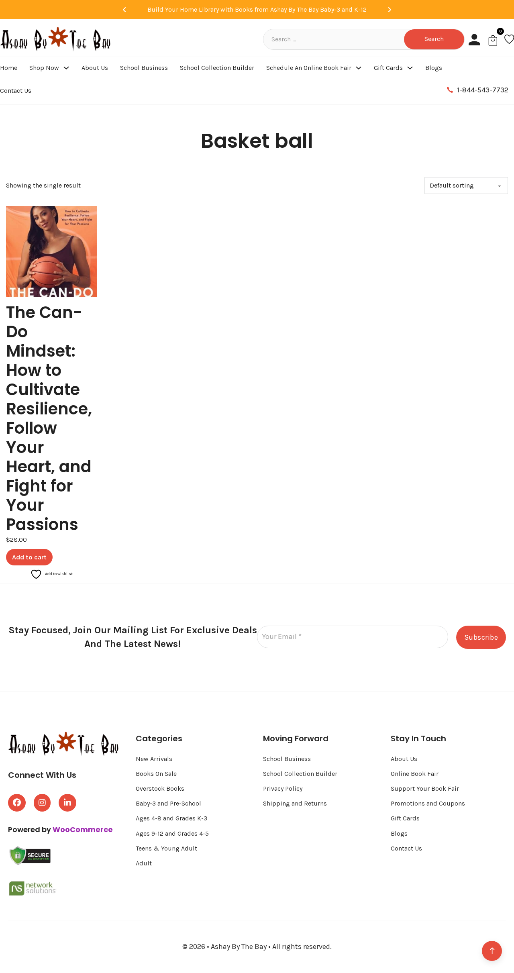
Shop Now (44, 67)
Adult (144, 863)
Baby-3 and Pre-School (168, 803)
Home (8, 67)
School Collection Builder (217, 67)
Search (434, 39)
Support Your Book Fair (425, 788)
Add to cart (29, 557)
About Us (95, 67)
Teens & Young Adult (166, 848)
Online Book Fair (415, 773)
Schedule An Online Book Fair (308, 67)
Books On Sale (156, 773)
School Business (144, 67)
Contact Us (15, 90)
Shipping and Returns (295, 803)
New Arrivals (154, 759)
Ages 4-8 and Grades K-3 (171, 818)
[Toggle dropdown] (66, 68)
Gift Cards (388, 67)
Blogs (433, 67)
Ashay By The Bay (239, 946)
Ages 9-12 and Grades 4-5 (173, 833)
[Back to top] (492, 951)
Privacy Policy (282, 788)
